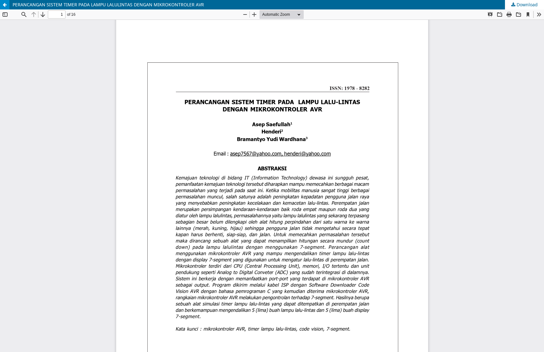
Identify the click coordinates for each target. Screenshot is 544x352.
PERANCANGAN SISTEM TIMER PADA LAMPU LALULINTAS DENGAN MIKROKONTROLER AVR (108, 5)
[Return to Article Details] (4, 4)
